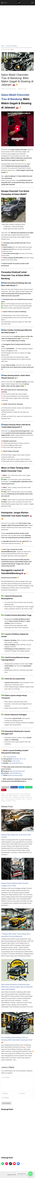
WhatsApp (29, 787)
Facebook (14, 787)
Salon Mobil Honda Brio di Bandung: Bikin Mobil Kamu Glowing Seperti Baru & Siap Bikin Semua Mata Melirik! (17, 987)
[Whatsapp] (30, 1173)
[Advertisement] (17, 24)
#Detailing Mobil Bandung (9, 795)
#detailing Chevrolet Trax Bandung (18, 794)
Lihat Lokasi (16, 761)
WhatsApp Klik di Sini (19, 759)
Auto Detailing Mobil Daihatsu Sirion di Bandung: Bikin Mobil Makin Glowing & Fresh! (16, 1039)
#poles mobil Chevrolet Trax (15, 799)
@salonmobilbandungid (17, 771)
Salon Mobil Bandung (9, 757)
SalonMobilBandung (16, 773)
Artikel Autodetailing (11, 46)
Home (2, 46)
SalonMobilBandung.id (16, 763)
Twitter (22, 787)
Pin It (4, 789)
